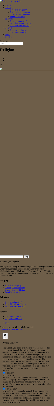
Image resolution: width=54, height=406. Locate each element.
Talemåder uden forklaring (20, 23)
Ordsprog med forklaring (20, 14)
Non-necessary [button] (8, 386)
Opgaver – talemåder (18, 32)
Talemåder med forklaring (20, 25)
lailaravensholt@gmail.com (11, 329)
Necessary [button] (7, 370)
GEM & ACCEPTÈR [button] (11, 402)
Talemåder (9, 19)
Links (7, 35)
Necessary (10, 373)
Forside (8, 5)
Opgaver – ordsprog (18, 30)
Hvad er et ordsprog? (18, 10)
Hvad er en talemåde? (18, 21)
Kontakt (8, 37)
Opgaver (8, 28)
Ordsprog (9, 7)
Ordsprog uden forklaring (20, 12)
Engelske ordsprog (17, 17)
